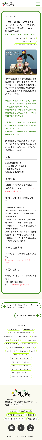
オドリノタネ (11, 351)
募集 (15, 340)
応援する (31, 415)
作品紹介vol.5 (9, 336)
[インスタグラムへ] (30, 430)
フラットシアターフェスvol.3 (21, 365)
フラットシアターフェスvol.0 (21, 376)
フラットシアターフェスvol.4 (25, 44)
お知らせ (32, 38)
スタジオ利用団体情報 (15, 347)
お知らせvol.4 (20, 38)
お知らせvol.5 (13, 329)
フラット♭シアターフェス (14, 419)
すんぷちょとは (26, 411)
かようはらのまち (11, 343)
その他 (33, 351)
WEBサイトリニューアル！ (26, 315)
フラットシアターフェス (27, 41)
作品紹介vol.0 (28, 329)
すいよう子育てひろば (29, 343)
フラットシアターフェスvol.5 (21, 358)
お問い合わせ (32, 419)
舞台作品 (23, 351)
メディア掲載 (23, 336)
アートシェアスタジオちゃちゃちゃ (21, 332)
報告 (7, 340)
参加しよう (30, 347)
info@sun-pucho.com (20, 285)
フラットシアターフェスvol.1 (21, 373)
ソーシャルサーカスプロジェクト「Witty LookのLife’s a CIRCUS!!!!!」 (22, 306)
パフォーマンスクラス (29, 340)
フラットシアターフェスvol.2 (21, 369)
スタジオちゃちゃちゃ (16, 415)
